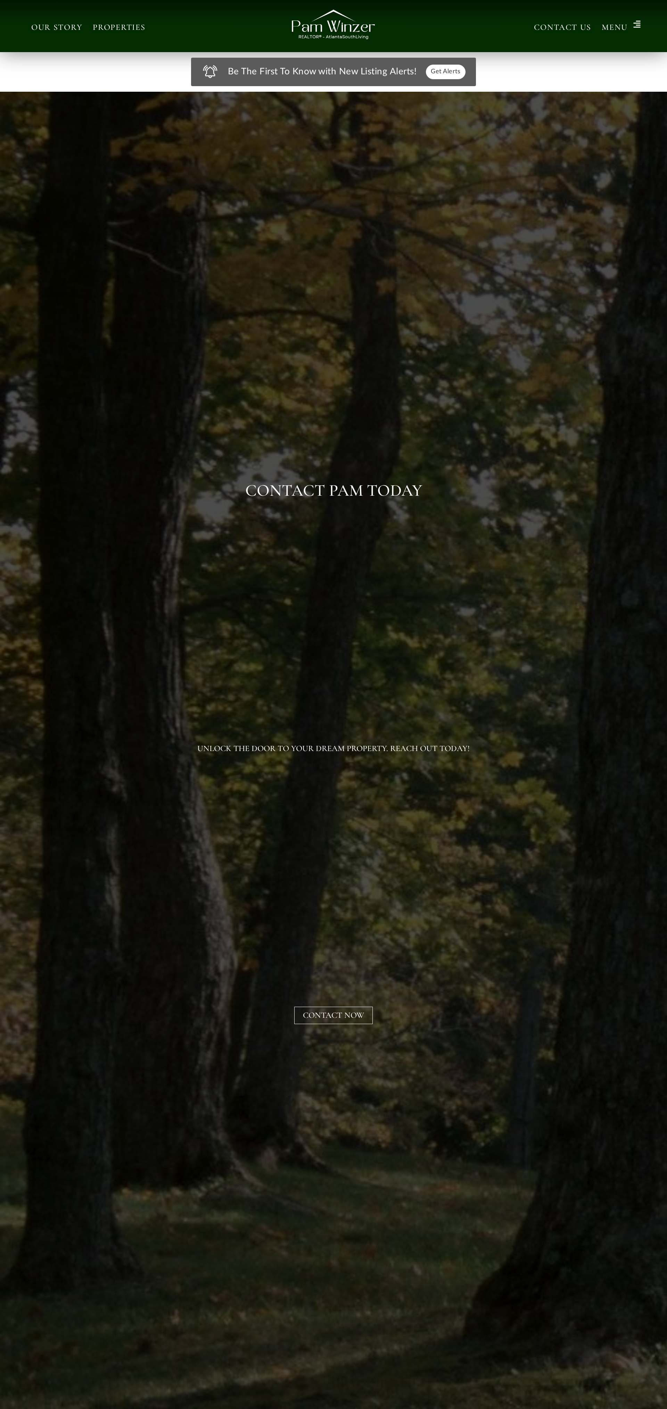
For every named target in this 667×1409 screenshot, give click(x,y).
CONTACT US (562, 27)
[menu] (637, 25)
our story (56, 27)
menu (615, 27)
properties (119, 27)
